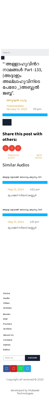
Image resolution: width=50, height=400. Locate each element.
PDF (5, 319)
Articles (7, 308)
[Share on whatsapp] (12, 148)
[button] (7, 122)
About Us (8, 335)
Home (6, 293)
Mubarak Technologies (28, 392)
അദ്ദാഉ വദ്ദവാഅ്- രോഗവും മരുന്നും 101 (22, 177)
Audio (6, 298)
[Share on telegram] (18, 148)
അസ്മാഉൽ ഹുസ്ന (16, 100)
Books (6, 314)
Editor (6, 349)
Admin (6, 345)
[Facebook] (6, 368)
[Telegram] (27, 368)
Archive (7, 329)
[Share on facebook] (5, 148)
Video (6, 303)
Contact (7, 340)
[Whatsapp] (20, 368)
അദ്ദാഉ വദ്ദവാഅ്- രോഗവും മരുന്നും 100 (22, 209)
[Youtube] (13, 368)
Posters (7, 324)
